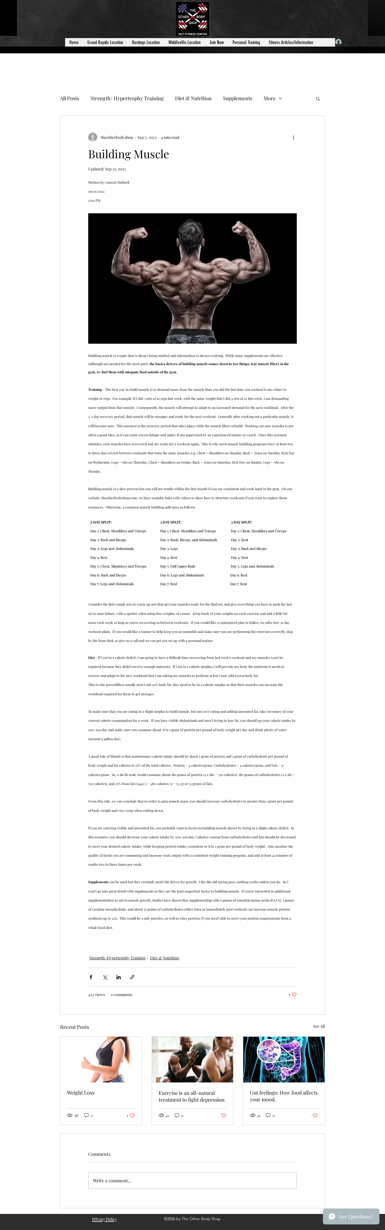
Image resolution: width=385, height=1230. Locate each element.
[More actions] (293, 137)
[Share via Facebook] (91, 977)
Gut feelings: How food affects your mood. (284, 1096)
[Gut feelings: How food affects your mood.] (284, 1059)
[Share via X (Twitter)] (104, 977)
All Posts (69, 98)
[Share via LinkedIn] (118, 977)
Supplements (237, 98)
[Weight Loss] (101, 1059)
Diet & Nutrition (193, 98)
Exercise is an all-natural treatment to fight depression (192, 1096)
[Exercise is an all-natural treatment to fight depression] (192, 1059)
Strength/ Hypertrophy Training (127, 98)
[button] (317, 98)
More (270, 98)
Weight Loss (80, 1092)
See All (319, 1026)
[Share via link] (132, 977)
